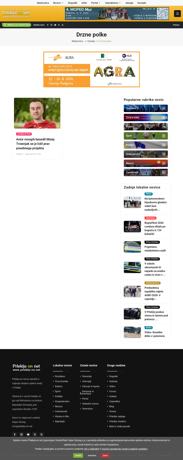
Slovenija (87, 376)
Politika (59, 396)
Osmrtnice (87, 408)
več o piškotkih (91, 449)
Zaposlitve (114, 401)
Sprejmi (78, 456)
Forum (112, 391)
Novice (57, 2)
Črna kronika (61, 381)
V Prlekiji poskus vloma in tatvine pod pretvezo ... (156, 315)
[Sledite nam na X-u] (59, 24)
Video (112, 386)
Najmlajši (60, 421)
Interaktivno (111, 2)
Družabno (60, 376)
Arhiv (84, 2)
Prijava (176, 25)
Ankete (113, 396)
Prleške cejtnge (117, 416)
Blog (111, 406)
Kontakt (142, 2)
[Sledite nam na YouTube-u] (55, 24)
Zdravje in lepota (91, 386)
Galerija (113, 381)
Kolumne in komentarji (87, 392)
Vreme (112, 411)
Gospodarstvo (62, 401)
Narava (58, 406)
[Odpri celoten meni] (177, 13)
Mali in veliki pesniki (119, 426)
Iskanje (129, 2)
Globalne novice (90, 403)
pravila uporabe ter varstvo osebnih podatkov (124, 449)
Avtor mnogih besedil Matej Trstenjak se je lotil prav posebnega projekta (35, 144)
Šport (58, 391)
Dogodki (72, 2)
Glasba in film (24, 134)
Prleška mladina (117, 421)
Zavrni (105, 456)
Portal (94, 2)
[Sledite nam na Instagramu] (51, 24)
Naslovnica (43, 2)
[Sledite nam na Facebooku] (48, 24)
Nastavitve (92, 456)
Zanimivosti (61, 411)
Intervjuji (86, 381)
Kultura (58, 386)
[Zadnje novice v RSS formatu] (63, 24)
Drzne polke (105, 41)
